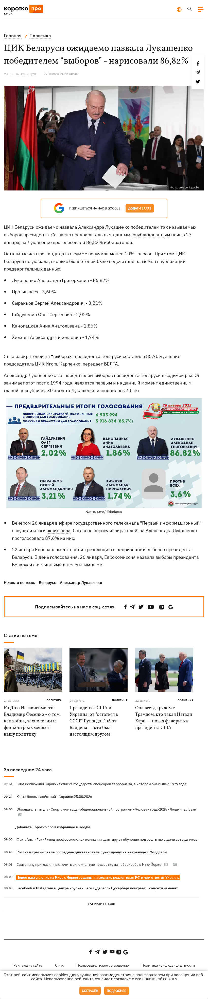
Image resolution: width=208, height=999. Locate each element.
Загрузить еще (101, 904)
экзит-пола (59, 530)
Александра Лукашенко (104, 227)
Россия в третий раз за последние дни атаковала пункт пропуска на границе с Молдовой (91, 852)
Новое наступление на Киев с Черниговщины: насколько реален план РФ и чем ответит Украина (98, 877)
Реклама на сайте (27, 965)
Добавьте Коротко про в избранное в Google (52, 827)
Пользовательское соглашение (103, 965)
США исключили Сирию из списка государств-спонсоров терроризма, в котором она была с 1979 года (101, 784)
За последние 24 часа (28, 770)
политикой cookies (159, 979)
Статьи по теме (20, 635)
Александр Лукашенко (81, 582)
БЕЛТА (111, 364)
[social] (125, 607)
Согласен (90, 991)
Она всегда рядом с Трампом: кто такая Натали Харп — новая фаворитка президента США (163, 718)
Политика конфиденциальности (168, 965)
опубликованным (151, 235)
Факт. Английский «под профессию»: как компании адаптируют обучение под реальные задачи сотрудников (106, 839)
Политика (54, 700)
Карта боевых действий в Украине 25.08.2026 (54, 796)
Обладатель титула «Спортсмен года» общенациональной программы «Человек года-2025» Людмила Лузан (106, 809)
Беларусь (47, 582)
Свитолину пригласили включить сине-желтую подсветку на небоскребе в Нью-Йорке (88, 864)
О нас (59, 965)
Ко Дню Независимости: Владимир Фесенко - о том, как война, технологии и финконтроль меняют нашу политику (32, 721)
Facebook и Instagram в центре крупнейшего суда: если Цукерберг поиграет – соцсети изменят (97, 888)
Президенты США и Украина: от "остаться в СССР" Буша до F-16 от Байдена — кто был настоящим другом (94, 721)
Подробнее (116, 991)
